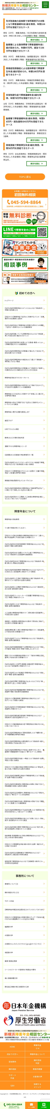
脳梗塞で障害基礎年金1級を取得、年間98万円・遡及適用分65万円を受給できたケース (25, 121)
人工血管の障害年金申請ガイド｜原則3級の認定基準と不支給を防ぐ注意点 (24, 613)
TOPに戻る (25, 176)
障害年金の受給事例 (12, 519)
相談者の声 (9, 952)
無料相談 (12, 1069)
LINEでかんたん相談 (12, 429)
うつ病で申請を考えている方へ (15, 528)
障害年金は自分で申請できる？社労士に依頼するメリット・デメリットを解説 (24, 403)
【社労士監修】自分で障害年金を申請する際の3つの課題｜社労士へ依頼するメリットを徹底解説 (24, 326)
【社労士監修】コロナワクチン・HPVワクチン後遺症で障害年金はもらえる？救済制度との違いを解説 (24, 463)
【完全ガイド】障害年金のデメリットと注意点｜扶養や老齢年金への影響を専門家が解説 (24, 472)
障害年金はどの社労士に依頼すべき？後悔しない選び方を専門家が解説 (24, 395)
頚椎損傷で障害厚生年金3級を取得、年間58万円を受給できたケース (24, 146)
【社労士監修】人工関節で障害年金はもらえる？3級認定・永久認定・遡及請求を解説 (24, 588)
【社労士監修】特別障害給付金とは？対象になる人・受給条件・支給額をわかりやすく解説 (24, 819)
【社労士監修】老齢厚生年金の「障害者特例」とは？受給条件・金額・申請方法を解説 (24, 776)
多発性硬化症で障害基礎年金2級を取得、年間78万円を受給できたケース (23, 96)
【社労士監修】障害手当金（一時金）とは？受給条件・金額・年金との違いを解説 (24, 759)
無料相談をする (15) (12, 892)
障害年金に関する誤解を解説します (18, 412)
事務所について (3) (11, 884)
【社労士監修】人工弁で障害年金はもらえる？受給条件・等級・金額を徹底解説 (24, 605)
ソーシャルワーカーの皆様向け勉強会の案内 (20, 969)
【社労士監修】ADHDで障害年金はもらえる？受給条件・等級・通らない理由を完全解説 (24, 562)
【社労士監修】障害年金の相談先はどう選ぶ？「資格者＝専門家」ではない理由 (24, 360)
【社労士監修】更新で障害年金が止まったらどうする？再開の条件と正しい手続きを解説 (24, 682)
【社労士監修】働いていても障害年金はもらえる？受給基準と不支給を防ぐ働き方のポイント (24, 335)
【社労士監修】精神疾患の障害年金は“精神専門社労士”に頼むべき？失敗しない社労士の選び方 (24, 489)
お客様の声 (9, 935)
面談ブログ (9, 420)
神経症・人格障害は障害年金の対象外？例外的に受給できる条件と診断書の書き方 (24, 622)
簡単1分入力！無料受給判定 (14, 437)
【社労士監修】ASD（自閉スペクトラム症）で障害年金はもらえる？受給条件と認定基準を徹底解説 (24, 553)
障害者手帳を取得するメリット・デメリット (19, 480)
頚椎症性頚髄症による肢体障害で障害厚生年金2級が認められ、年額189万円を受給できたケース (25, 71)
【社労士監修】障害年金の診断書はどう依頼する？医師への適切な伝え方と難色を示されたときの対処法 (24, 369)
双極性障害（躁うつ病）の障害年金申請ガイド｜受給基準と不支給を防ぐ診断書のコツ (24, 631)
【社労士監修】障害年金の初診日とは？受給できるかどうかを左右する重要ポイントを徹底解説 (24, 386)
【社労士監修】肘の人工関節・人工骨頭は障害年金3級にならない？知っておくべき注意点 (24, 498)
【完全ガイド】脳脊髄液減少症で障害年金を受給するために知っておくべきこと (24, 725)
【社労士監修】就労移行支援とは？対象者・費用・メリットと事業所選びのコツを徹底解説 (24, 343)
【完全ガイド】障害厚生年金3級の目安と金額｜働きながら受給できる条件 (24, 845)
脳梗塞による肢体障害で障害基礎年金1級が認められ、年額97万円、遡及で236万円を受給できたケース (25, 47)
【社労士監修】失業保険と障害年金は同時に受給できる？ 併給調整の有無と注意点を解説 (25, 785)
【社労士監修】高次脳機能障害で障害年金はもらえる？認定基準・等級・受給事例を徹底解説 (24, 691)
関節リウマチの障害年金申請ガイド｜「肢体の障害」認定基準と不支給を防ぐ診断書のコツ (24, 656)
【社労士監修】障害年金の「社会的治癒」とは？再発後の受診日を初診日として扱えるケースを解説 (24, 811)
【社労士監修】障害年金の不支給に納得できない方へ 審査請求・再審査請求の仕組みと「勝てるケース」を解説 (24, 751)
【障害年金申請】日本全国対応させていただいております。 (24, 909)
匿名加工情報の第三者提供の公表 (17, 987)
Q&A (12, 1085)
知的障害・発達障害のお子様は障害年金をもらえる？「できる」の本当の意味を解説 (24, 836)
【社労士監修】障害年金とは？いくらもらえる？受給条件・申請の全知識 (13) (24, 309)
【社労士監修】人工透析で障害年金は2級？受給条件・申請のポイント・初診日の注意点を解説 (24, 579)
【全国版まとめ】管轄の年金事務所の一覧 (19, 455)
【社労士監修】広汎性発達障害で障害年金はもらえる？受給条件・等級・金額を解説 (24, 545)
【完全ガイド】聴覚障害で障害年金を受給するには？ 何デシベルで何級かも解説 (25, 699)
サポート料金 (9, 901)
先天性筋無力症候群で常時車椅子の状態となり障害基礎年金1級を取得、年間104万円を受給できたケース (25, 24)
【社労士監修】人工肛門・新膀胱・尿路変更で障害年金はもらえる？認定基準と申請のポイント (24, 665)
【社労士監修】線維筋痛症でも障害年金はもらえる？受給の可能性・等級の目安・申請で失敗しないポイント (24, 648)
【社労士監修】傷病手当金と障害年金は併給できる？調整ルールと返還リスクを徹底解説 (24, 802)
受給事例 (12, 1061)
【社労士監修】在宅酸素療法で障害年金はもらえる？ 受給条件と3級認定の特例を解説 (26, 854)
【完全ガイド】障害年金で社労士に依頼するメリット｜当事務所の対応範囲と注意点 (24, 318)
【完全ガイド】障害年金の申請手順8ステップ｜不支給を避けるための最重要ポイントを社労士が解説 (24, 918)
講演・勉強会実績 (11, 961)
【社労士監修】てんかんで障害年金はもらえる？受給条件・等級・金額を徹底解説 (24, 639)
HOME (12, 1046)
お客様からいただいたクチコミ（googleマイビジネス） (23, 944)
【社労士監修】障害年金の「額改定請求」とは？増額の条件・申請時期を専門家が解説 (24, 734)
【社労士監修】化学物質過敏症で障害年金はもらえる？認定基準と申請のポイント (24, 708)
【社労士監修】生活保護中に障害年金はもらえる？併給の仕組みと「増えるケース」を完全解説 (24, 794)
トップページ (9, 300)
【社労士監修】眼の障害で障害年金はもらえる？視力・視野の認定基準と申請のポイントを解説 (24, 828)
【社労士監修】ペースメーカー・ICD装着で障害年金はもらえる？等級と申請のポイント (24, 596)
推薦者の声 (9, 927)
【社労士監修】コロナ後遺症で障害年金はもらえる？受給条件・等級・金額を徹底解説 (24, 673)
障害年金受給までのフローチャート (17, 377)
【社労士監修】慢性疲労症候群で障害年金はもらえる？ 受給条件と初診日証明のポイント (25, 716)
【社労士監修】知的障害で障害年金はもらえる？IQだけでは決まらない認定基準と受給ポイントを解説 (24, 571)
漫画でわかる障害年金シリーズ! (16, 446)
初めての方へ (12, 1054)
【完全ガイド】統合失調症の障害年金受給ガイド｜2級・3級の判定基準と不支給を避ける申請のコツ (24, 536)
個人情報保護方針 (11, 978)
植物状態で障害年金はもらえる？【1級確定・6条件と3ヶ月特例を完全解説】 (24, 862)
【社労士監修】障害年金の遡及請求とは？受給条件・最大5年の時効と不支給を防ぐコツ (24, 742)
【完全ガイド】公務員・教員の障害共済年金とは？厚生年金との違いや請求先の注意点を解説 (24, 768)
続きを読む (35, 39)
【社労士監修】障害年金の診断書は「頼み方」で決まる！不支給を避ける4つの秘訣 (24, 352)
